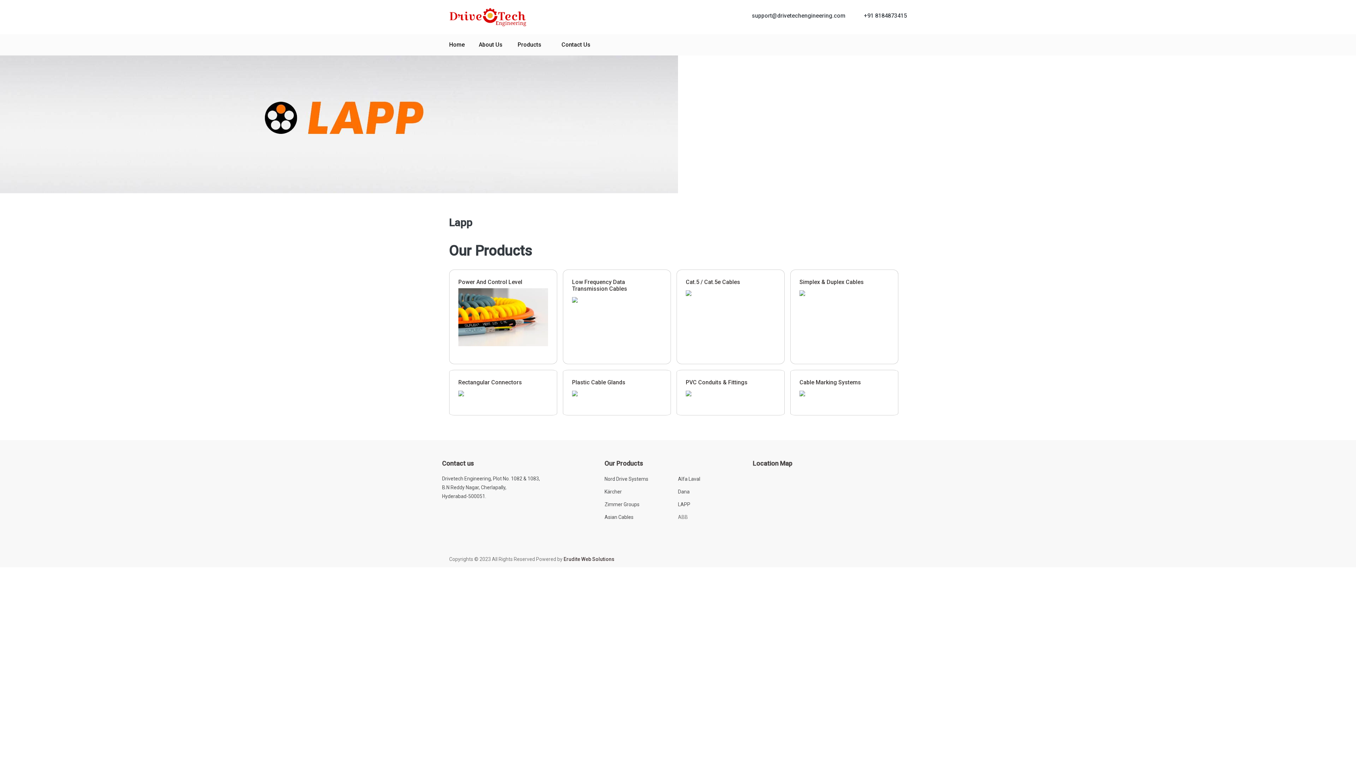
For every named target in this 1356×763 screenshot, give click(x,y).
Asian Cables (619, 517)
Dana (684, 492)
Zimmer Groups (622, 504)
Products (529, 44)
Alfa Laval (689, 479)
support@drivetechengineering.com (798, 15)
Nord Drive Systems (626, 479)
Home (457, 44)
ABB (683, 517)
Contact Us (575, 44)
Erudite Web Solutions (589, 559)
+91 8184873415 (885, 15)
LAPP (684, 504)
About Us (490, 44)
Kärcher (613, 492)
